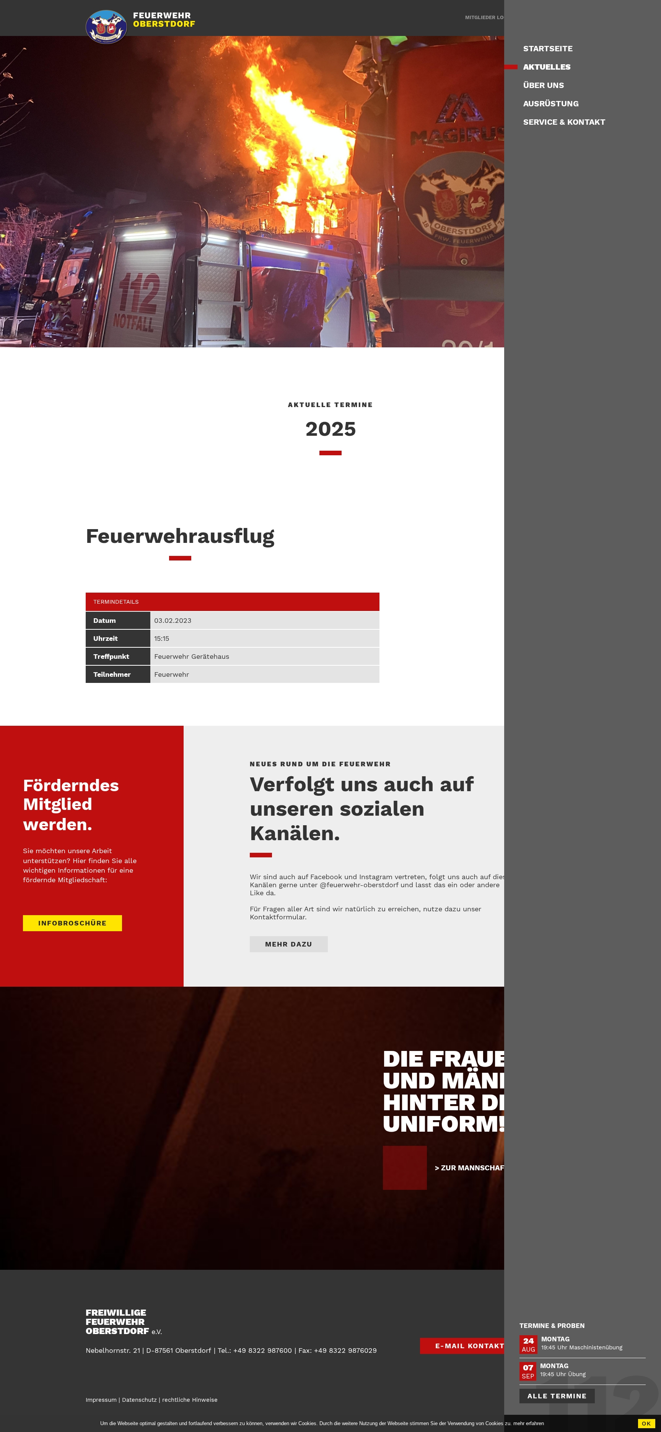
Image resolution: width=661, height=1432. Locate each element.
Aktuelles (547, 67)
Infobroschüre (72, 923)
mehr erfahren (528, 1423)
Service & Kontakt (564, 122)
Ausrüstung (551, 103)
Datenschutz (139, 1399)
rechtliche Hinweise (190, 1399)
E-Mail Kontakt (470, 1346)
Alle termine (557, 1396)
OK (646, 1424)
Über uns (543, 85)
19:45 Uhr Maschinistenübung (581, 1347)
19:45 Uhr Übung (563, 1374)
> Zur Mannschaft (472, 1167)
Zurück (538, 1327)
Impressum (101, 1399)
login (489, 17)
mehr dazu (289, 944)
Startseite (548, 48)
